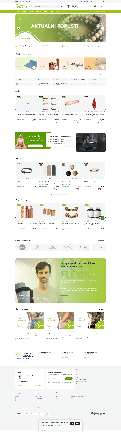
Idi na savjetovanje (35, 145)
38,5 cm (27, 178)
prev (15, 109)
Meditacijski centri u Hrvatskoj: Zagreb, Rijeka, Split (56, 333)
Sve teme (102, 74)
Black (50, 178)
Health (52, 111)
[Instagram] (21, 385)
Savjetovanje (78, 383)
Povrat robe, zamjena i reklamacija (26, 1)
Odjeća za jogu (38, 396)
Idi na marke (101, 240)
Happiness (43, 111)
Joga (57, 398)
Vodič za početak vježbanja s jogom (57, 143)
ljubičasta (100, 111)
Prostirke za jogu (39, 398)
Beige (76, 178)
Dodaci (37, 405)
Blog (81, 1)
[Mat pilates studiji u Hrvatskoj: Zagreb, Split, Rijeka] (90, 321)
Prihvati (77, 423)
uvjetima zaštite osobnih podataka (64, 382)
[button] (18, 28)
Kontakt (16, 1)
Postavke (44, 428)
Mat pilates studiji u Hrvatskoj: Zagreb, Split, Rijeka (87, 333)
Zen (56, 400)
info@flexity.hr (75, 6)
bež (85, 111)
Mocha (69, 178)
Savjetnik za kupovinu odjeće (56, 141)
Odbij (72, 423)
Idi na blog (101, 309)
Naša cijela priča (64, 295)
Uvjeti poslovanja (79, 377)
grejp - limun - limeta (92, 220)
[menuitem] (18, 11)
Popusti (37, 407)
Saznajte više (60, 425)
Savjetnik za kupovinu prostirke (57, 139)
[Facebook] (18, 385)
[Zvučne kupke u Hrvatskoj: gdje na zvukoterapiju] (29, 321)
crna (96, 111)
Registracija (98, 1)
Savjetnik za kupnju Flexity (65, 136)
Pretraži (61, 6)
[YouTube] (24, 385)
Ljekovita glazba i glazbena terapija (77, 396)
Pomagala (38, 400)
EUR (86, 1)
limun (98, 220)
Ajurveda (58, 396)
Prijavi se (69, 378)
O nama (16, 398)
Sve (24, 361)
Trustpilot (19, 431)
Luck (55, 111)
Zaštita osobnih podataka (81, 379)
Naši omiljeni (73, 400)
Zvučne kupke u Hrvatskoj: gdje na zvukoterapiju (26, 333)
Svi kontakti (38, 385)
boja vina (92, 111)
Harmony (47, 111)
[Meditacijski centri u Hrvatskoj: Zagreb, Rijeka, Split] (59, 321)
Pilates (72, 398)
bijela (89, 111)
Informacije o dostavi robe (81, 381)
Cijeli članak (17, 340)
